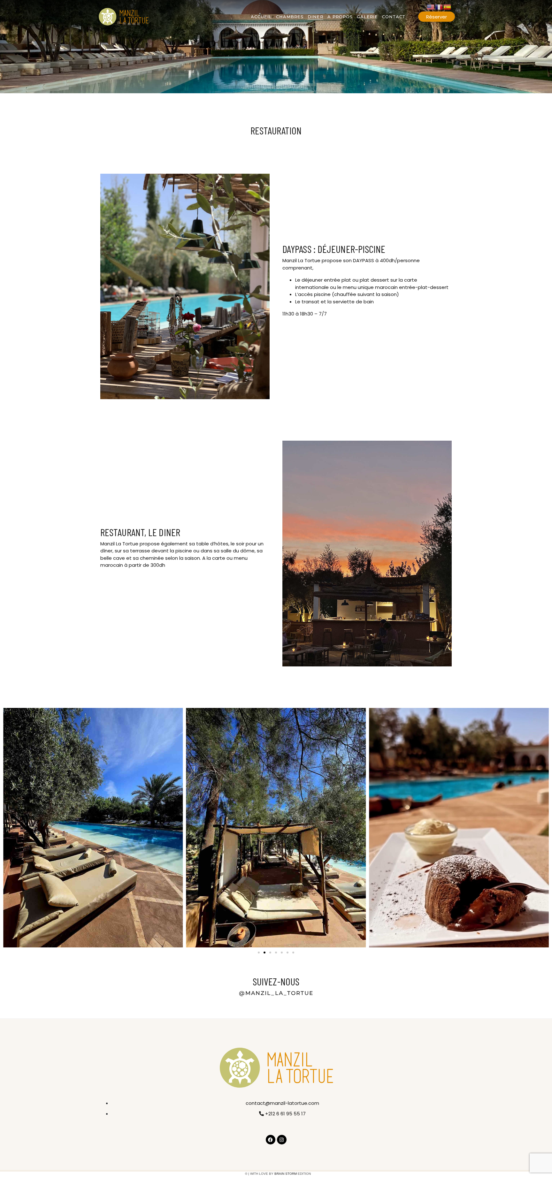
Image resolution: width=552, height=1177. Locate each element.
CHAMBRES (289, 16)
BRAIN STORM (285, 1173)
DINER (315, 16)
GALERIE (367, 16)
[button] (259, 952)
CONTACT (393, 16)
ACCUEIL (261, 16)
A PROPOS (340, 16)
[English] (431, 6)
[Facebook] (270, 1139)
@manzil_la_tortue (276, 993)
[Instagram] (282, 1139)
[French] (439, 6)
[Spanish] (447, 6)
